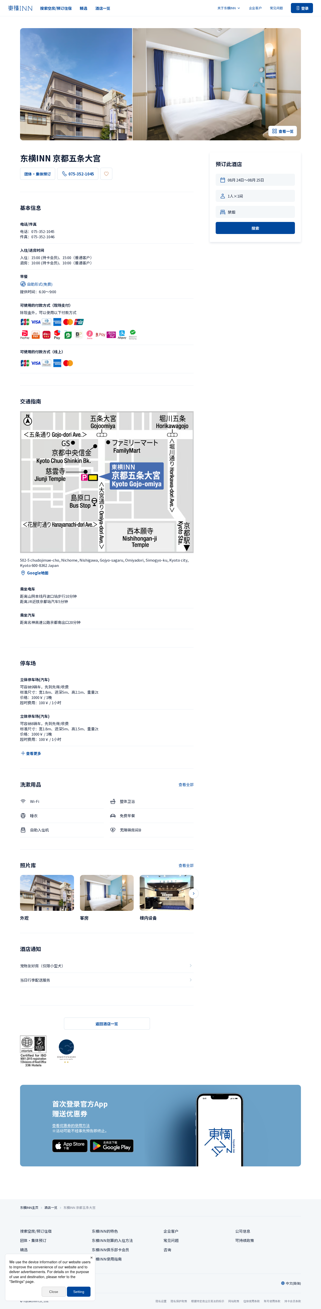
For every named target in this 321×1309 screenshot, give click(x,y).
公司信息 (242, 1231)
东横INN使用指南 (107, 1259)
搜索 (255, 228)
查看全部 (186, 784)
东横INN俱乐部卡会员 (110, 1249)
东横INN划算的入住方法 (112, 1240)
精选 (83, 8)
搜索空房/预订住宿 (56, 8)
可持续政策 (244, 1240)
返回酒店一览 (107, 1023)
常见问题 (276, 8)
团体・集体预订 (37, 173)
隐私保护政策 (179, 1301)
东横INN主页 (29, 1207)
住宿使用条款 (251, 1301)
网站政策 (233, 1301)
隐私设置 (161, 1301)
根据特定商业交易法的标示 (207, 1301)
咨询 (167, 1249)
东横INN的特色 (105, 1231)
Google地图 (37, 572)
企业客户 (255, 8)
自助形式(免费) (39, 284)
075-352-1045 (81, 173)
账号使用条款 (272, 1301)
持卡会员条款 (292, 1301)
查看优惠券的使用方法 (71, 1125)
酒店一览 (102, 8)
